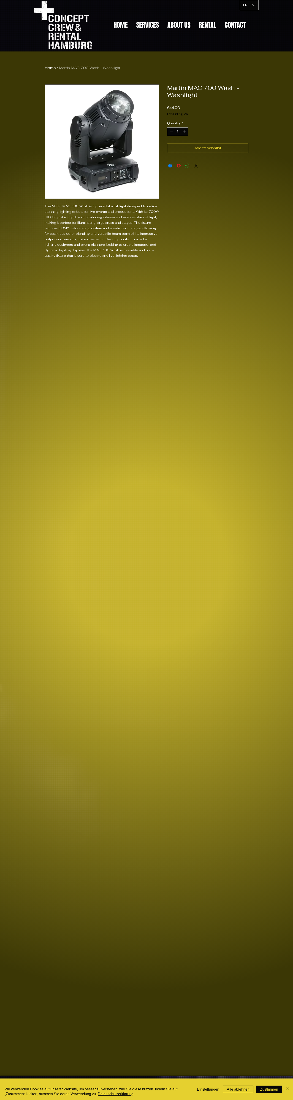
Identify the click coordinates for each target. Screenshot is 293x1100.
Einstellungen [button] (208, 1089)
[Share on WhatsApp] (187, 165)
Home (50, 67)
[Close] (287, 1089)
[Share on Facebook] (170, 165)
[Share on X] (196, 165)
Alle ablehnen (238, 1089)
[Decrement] (171, 132)
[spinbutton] (178, 132)
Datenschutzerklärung (115, 1093)
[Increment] (184, 132)
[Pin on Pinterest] (179, 165)
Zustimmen (269, 1089)
